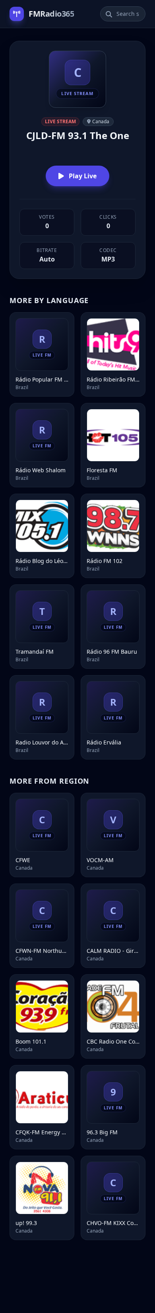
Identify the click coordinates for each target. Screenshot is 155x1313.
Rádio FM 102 (104, 561)
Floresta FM (102, 470)
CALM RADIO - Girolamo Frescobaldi (113, 950)
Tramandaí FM (34, 651)
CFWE (22, 860)
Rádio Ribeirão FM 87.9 (113, 379)
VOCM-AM (100, 860)
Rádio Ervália (104, 742)
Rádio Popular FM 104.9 (41, 379)
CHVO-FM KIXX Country (113, 1223)
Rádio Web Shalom (40, 470)
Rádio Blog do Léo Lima (41, 561)
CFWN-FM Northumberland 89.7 (41, 950)
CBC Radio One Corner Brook (113, 1041)
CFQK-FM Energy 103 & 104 (41, 1132)
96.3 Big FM (102, 1132)
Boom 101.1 (30, 1041)
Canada (100, 121)
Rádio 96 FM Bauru (112, 651)
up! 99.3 (26, 1223)
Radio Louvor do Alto (41, 742)
